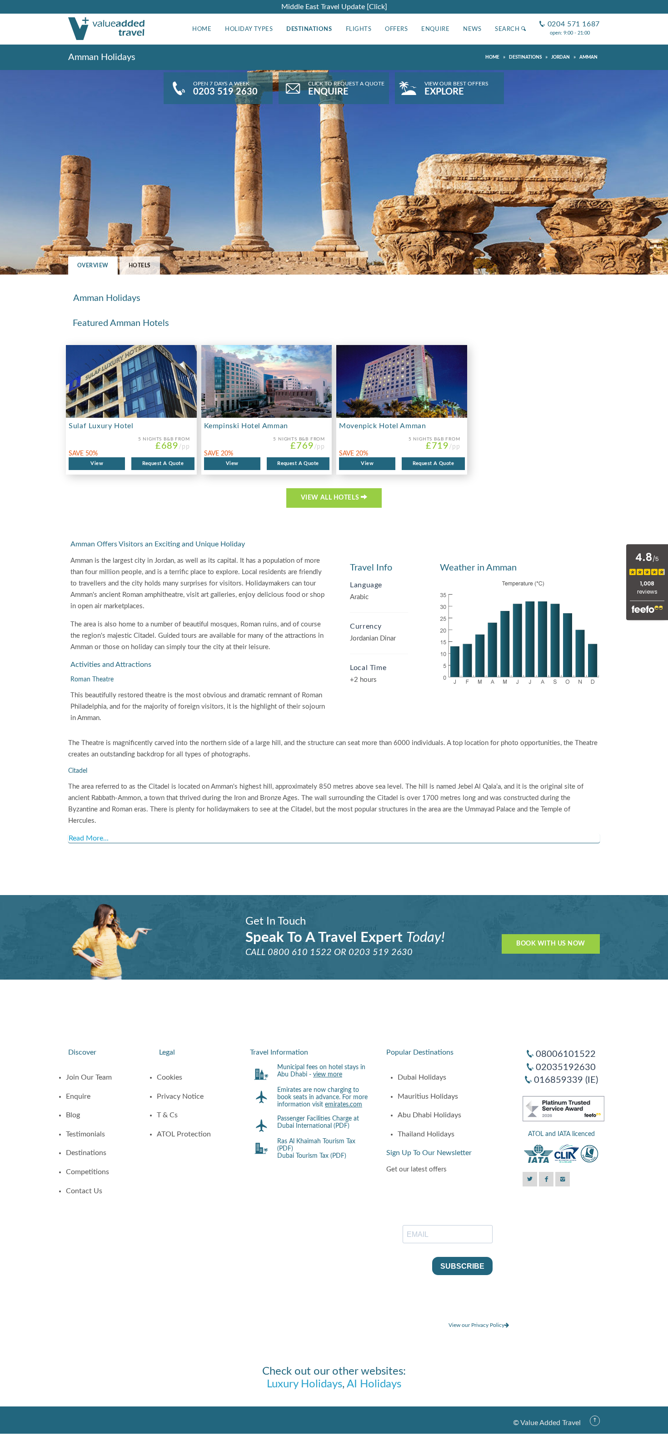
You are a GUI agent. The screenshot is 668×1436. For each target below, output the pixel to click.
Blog (73, 1115)
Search (508, 29)
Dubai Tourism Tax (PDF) (311, 1156)
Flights (359, 29)
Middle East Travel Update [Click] (334, 6)
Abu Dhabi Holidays (429, 1115)
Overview (93, 265)
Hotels (140, 265)
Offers (396, 29)
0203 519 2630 (381, 952)
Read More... (89, 838)
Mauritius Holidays (428, 1096)
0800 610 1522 (300, 952)
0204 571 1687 (569, 17)
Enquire (435, 29)
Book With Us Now (550, 944)
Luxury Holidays (304, 1384)
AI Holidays (374, 1384)
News (472, 29)
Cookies (169, 1077)
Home (201, 29)
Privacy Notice (180, 1096)
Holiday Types (249, 29)
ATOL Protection (184, 1134)
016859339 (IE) (566, 1080)
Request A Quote (163, 463)
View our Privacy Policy (476, 1325)
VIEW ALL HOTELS (331, 498)
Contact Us (84, 1191)
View (96, 463)
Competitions (87, 1172)
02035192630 (566, 1067)
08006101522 (566, 1054)
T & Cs (167, 1115)
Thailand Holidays (426, 1134)
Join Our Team (89, 1077)
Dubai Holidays (422, 1077)
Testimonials (85, 1134)
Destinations (309, 29)
